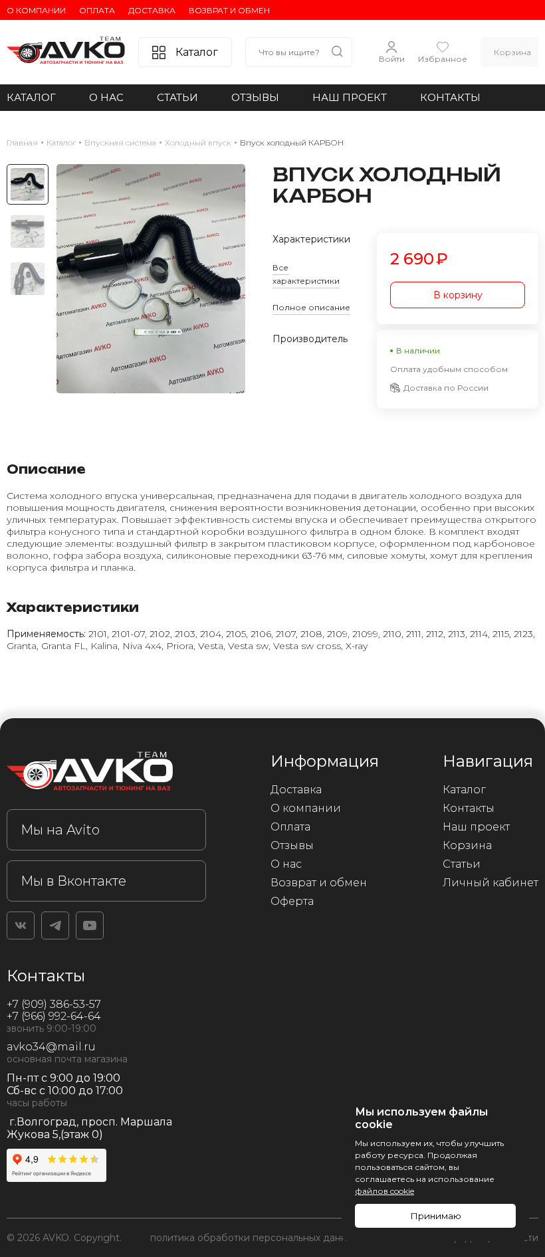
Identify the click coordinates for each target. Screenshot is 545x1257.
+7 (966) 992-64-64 (54, 1016)
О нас (106, 97)
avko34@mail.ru (51, 1046)
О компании (36, 10)
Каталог (31, 97)
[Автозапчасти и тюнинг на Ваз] (106, 773)
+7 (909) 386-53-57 (54, 1004)
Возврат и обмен (229, 10)
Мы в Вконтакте (73, 881)
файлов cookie (384, 1191)
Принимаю (435, 1215)
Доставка (151, 10)
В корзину (458, 295)
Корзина (467, 845)
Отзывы (255, 97)
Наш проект (349, 97)
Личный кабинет (490, 882)
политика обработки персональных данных (254, 1238)
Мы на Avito (60, 830)
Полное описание (311, 307)
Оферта (292, 901)
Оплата (97, 10)
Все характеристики (306, 274)
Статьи (177, 97)
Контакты (450, 97)
